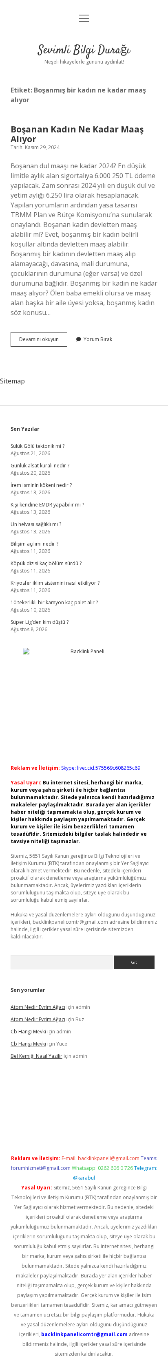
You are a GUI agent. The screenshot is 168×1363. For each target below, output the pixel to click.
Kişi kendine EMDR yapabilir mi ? (47, 504)
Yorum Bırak (98, 339)
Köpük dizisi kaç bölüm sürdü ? (46, 563)
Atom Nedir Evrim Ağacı (38, 1007)
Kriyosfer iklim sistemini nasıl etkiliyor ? (55, 582)
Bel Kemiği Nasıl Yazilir (36, 1056)
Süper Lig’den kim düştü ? (40, 622)
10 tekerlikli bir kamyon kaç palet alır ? (54, 602)
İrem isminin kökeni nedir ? (41, 485)
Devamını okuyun (43, 341)
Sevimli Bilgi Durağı (84, 50)
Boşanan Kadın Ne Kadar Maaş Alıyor (77, 134)
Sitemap (12, 381)
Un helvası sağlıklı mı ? (36, 524)
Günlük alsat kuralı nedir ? (40, 465)
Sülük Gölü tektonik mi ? (37, 446)
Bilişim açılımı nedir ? (34, 543)
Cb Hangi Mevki (28, 1031)
